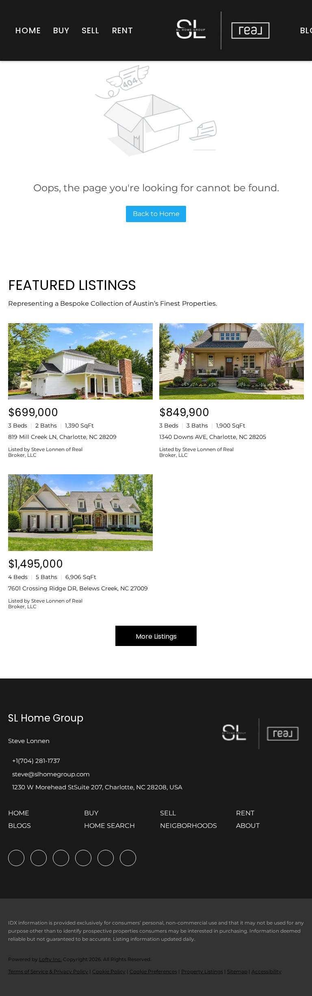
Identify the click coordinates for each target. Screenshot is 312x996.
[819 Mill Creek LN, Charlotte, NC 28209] (80, 361)
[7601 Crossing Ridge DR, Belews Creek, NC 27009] (80, 512)
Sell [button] (91, 30)
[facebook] (16, 858)
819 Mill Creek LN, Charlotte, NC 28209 (62, 437)
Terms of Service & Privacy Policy (48, 971)
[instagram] (83, 858)
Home (28, 30)
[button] (20, 816)
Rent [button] (122, 30)
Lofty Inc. (50, 959)
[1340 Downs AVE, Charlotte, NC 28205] (231, 361)
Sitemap (237, 971)
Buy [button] (61, 30)
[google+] (128, 858)
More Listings (156, 636)
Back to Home (156, 214)
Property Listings (202, 971)
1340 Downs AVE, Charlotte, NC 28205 (212, 437)
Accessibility (266, 971)
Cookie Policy (109, 971)
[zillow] (61, 858)
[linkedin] (38, 858)
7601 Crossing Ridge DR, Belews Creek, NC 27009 (78, 588)
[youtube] (106, 858)
